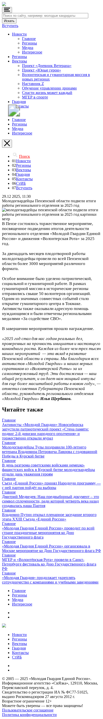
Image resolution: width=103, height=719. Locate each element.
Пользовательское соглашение (28, 710)
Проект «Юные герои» (41, 70)
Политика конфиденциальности (29, 714)
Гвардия (19, 102)
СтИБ (21, 183)
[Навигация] (7, 10)
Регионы (29, 43)
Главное (29, 38)
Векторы (19, 61)
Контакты (20, 106)
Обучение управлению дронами (49, 88)
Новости (19, 34)
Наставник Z (33, 84)
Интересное (32, 52)
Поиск (24, 156)
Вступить (10, 26)
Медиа (27, 48)
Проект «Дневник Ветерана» (47, 66)
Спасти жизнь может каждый (47, 92)
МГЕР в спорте (35, 97)
